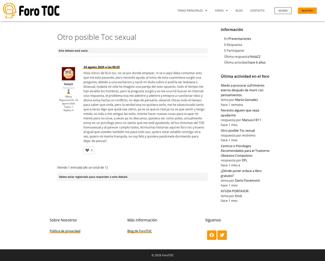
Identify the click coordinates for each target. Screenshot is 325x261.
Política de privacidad (65, 231)
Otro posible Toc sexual (238, 130)
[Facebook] (211, 235)
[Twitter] (222, 235)
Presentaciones (240, 38)
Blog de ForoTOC (139, 231)
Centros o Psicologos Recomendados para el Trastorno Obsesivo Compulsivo (245, 151)
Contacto (257, 10)
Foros (219, 10)
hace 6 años (257, 62)
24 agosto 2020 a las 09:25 (102, 67)
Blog (239, 10)
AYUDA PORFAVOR (235, 191)
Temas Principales (190, 10)
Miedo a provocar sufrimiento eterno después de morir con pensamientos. (242, 90)
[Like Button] (87, 150)
